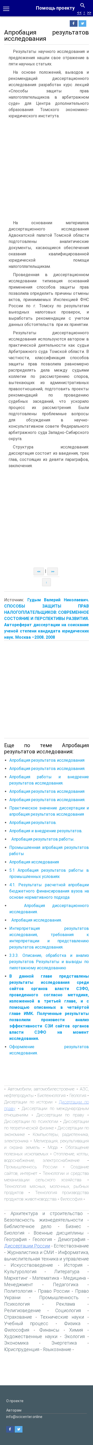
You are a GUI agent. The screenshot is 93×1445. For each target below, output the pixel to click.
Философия (71, 1199)
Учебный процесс (26, 1323)
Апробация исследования (34, 862)
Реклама (65, 1304)
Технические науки (62, 1317)
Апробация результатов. (33, 822)
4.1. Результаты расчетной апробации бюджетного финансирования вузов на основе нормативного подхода (49, 891)
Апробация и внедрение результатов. (45, 830)
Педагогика (65, 1284)
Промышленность (59, 1297)
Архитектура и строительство (47, 1213)
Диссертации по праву (60, 1114)
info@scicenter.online (24, 1417)
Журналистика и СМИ (30, 1252)
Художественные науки (30, 1336)
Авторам (13, 1410)
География (15, 1239)
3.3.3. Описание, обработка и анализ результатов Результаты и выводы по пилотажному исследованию (49, 961)
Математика (45, 1278)
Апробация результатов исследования (46, 760)
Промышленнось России (30, 1166)
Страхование (18, 1317)
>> (89, 12)
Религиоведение (22, 1310)
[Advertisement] (46, 170)
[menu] (6, 8)
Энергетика (64, 1343)
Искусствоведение (32, 1265)
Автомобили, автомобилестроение (41, 1089)
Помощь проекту (55, 8)
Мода (53, 1147)
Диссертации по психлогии (31, 1121)
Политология (18, 1291)
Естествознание (71, 1246)
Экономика (16, 1343)
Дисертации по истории (28, 1102)
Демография (71, 1239)
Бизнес (73, 1226)
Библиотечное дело (27, 1226)
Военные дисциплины (59, 1233)
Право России (54, 1291)
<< (79, 12)
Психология (17, 1304)
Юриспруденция (21, 1349)
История (73, 1265)
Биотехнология (52, 1095)
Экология (74, 1336)
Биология (14, 1233)
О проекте (15, 1401)
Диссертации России (27, 1246)
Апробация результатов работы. (42, 839)
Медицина (74, 1278)
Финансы (49, 1330)
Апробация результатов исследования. (47, 768)
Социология (68, 1310)
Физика (72, 1323)
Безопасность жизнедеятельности (43, 1220)
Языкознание (57, 1349)
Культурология (20, 1271)
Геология (77, 1095)
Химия (76, 1330)
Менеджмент (18, 1284)
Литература (66, 1271)
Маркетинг (16, 1278)
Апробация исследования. (36, 920)
